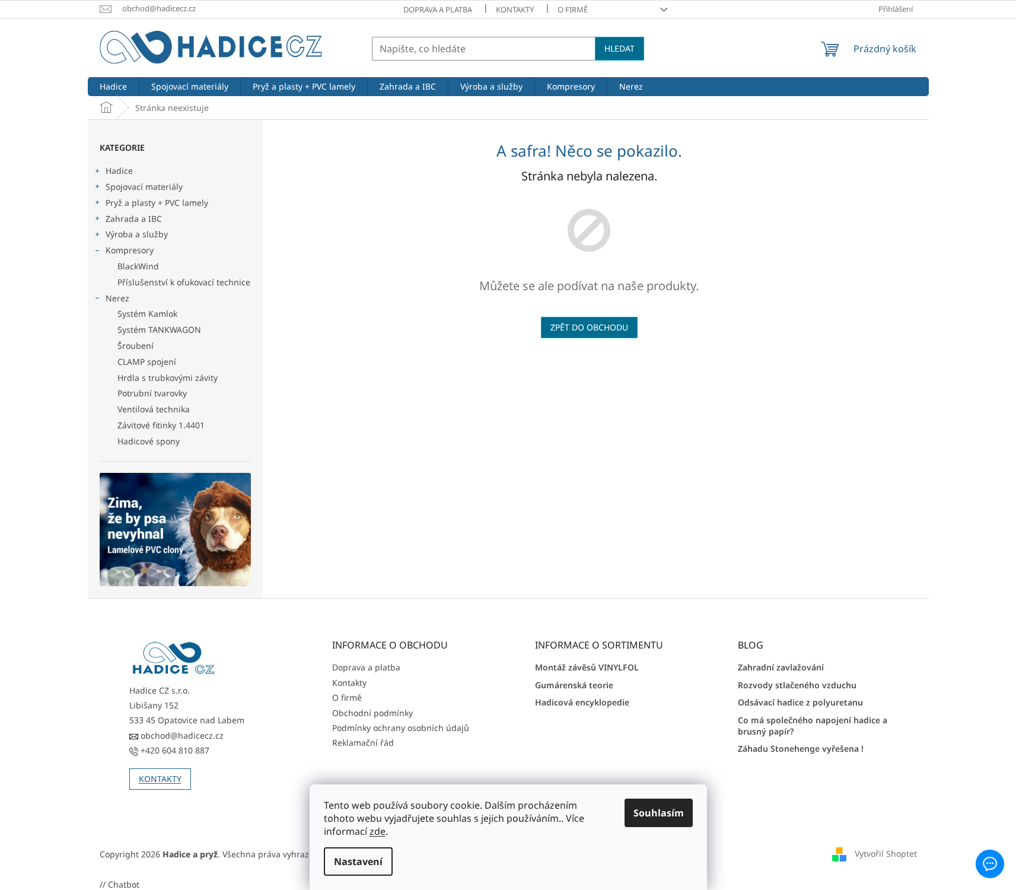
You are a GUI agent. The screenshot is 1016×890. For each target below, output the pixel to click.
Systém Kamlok (147, 313)
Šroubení (135, 345)
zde (378, 831)
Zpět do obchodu (589, 327)
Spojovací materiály (144, 186)
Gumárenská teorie (574, 685)
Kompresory (130, 250)
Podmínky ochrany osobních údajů (400, 727)
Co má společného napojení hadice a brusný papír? (812, 725)
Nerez (117, 298)
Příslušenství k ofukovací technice (183, 282)
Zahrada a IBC (134, 218)
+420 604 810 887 (173, 750)
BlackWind (138, 266)
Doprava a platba (437, 9)
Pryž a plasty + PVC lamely (157, 202)
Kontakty (515, 9)
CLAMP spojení (146, 361)
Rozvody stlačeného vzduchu (797, 685)
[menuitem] (113, 86)
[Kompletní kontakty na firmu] (173, 658)
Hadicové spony (148, 441)
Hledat (619, 48)
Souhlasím (658, 812)
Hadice (119, 170)
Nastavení (358, 861)
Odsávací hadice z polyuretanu (800, 702)
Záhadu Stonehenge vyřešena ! (801, 748)
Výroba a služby (137, 234)
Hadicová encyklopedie (582, 702)
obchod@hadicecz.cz (181, 735)
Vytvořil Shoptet (886, 853)
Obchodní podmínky (372, 713)
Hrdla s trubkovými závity (167, 377)
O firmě (573, 9)
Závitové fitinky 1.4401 (161, 425)
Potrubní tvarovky (152, 393)
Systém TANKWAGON (159, 329)
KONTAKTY (160, 778)
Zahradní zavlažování (781, 667)
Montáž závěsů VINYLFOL (587, 667)
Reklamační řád (363, 742)
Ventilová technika (153, 409)
